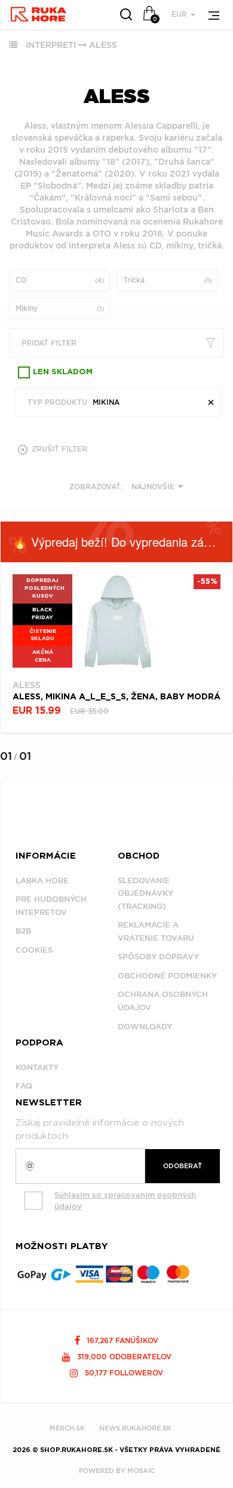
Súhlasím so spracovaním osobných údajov (125, 1200)
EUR (180, 14)
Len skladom (63, 372)
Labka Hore (42, 880)
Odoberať (182, 1166)
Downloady (145, 1026)
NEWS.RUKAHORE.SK (135, 1428)
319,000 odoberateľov (123, 1356)
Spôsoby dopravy (158, 956)
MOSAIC (141, 1470)
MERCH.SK (67, 1428)
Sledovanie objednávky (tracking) (145, 893)
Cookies (34, 949)
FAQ (24, 1085)
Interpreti (51, 45)
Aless (103, 45)
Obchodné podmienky (167, 975)
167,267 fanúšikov (121, 1340)
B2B (23, 930)
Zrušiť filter (58, 448)
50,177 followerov (122, 1372)
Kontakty (37, 1067)
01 (6, 756)
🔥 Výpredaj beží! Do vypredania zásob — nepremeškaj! (122, 541)
